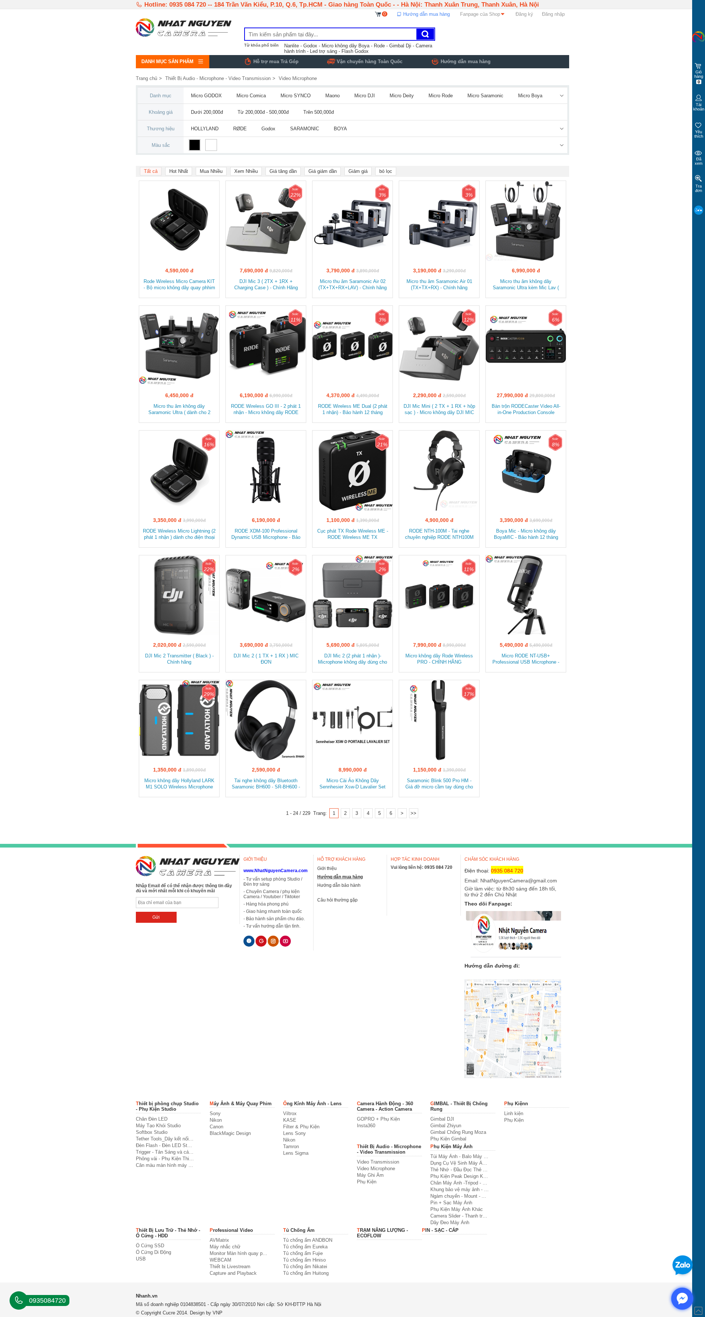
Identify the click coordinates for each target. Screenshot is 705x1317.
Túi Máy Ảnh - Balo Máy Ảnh (459, 1156)
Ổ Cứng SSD (150, 1245)
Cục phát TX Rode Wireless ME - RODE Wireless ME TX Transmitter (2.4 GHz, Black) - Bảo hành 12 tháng (352, 534)
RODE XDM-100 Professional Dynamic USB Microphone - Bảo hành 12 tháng (265, 534)
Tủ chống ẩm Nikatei (305, 1266)
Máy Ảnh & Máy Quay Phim (241, 1103)
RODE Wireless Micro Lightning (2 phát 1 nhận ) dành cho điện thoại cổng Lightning (179, 534)
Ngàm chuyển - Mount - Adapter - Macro (459, 1196)
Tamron (291, 1146)
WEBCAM (220, 1260)
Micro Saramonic (485, 95)
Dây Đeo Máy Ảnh (449, 1222)
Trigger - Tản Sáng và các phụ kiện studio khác (165, 1152)
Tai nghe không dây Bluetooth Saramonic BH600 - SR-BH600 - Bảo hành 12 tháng (266, 784)
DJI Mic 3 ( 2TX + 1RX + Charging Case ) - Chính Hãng (266, 284)
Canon (216, 1126)
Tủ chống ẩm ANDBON (307, 1240)
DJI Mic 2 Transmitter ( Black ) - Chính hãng (179, 659)
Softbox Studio (151, 1132)
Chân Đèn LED (151, 1119)
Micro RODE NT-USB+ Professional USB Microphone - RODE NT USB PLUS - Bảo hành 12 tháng (525, 659)
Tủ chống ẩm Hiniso (304, 1260)
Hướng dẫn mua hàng (426, 14)
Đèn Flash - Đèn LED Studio (165, 1145)
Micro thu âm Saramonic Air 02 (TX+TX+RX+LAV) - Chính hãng (352, 284)
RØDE (240, 128)
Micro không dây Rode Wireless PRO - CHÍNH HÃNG (439, 659)
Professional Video (231, 1230)
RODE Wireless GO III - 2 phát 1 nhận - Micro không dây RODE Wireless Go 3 (266, 409)
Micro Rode (441, 95)
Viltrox (290, 1113)
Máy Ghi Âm (370, 1175)
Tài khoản (698, 106)
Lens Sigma (295, 1153)
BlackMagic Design (230, 1133)
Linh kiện (513, 1113)
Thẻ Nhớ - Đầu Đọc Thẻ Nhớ (459, 1169)
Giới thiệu (327, 868)
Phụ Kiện (514, 1120)
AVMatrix (219, 1240)
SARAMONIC (304, 128)
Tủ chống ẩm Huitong (306, 1273)
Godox (268, 128)
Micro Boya (530, 95)
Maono (332, 95)
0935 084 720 (438, 867)
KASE (289, 1120)
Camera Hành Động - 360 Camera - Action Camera (385, 1106)
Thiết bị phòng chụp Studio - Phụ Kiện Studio (167, 1106)
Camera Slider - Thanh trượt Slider (459, 1216)
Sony (215, 1113)
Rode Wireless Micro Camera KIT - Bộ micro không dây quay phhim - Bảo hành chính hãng (179, 285)
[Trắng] (211, 144)
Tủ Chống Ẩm (299, 1230)
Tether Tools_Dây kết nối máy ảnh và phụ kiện (165, 1139)
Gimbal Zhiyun (445, 1125)
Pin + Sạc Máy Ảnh (451, 1202)
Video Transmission (378, 1162)
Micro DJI (364, 95)
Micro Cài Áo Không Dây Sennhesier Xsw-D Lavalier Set (352, 784)
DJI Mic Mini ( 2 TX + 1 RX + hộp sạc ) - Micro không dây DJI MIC (439, 409)
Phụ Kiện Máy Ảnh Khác (456, 1209)
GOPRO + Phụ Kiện (378, 1119)
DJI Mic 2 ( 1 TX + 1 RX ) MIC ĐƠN (266, 659)
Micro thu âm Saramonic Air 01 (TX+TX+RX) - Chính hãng (439, 284)
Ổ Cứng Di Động (153, 1252)
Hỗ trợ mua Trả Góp (276, 61)
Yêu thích (698, 134)
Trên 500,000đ (318, 112)
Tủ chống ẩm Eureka (305, 1246)
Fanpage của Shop (480, 14)
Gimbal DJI (442, 1119)
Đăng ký (524, 14)
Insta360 (366, 1125)
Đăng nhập (553, 14)
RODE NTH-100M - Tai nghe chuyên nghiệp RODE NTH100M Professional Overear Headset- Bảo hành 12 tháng (439, 534)
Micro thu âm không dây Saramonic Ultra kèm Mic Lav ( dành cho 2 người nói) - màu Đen (526, 285)
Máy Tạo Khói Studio (158, 1125)
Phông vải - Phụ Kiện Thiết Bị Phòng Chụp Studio (165, 1158)
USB (141, 1259)
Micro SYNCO (296, 95)
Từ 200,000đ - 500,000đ (263, 112)
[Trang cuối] (413, 813)
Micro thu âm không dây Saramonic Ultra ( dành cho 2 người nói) (179, 409)
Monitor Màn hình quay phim (239, 1253)
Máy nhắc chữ (225, 1246)
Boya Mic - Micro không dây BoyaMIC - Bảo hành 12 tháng (526, 534)
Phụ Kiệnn (516, 1103)
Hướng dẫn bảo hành (339, 885)
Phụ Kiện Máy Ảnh (451, 1146)
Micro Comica (251, 95)
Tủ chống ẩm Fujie (303, 1253)
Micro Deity (402, 95)
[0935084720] (19, 1300)
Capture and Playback (233, 1273)
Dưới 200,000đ (207, 112)
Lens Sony (294, 1133)
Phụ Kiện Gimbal (448, 1139)
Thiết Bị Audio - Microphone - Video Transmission (218, 78)
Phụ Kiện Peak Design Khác (459, 1176)
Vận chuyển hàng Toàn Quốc (369, 61)
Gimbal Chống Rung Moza (458, 1132)
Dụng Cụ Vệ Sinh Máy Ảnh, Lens (459, 1163)
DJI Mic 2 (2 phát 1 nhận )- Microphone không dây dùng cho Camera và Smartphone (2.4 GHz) (353, 659)
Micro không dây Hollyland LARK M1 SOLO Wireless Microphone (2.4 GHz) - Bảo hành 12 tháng (179, 784)
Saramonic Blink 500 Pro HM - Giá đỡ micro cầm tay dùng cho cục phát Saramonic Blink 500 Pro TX (439, 784)
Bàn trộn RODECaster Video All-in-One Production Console (526, 409)
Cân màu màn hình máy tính (165, 1165)
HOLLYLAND (204, 128)
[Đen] (194, 144)
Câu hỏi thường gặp (337, 900)
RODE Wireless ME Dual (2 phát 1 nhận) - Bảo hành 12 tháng (352, 409)
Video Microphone (298, 78)
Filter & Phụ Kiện (301, 1126)
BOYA (340, 128)
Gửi (156, 917)
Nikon (216, 1120)
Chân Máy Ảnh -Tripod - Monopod (459, 1183)
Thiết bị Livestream (230, 1266)
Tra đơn (698, 188)
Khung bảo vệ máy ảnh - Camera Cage (459, 1189)
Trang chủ (146, 78)
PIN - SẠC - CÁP (440, 1230)
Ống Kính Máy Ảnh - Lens (312, 1103)
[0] (378, 13)
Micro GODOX (206, 95)
